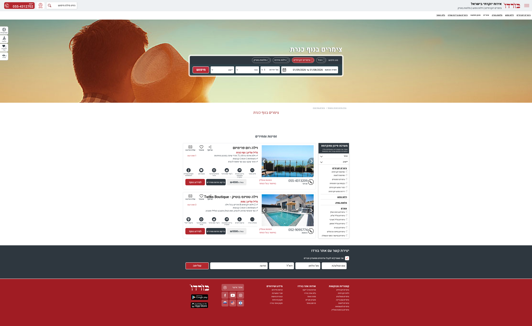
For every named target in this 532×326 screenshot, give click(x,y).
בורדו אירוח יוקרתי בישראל (337, 108)
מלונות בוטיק (464, 8)
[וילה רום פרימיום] (288, 161)
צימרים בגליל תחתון (337, 223)
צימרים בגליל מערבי (337, 219)
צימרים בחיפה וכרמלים (336, 231)
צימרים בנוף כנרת (319, 108)
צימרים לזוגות (343, 303)
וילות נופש (477, 8)
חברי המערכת (277, 293)
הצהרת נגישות (277, 296)
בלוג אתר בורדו (310, 293)
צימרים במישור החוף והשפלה (333, 235)
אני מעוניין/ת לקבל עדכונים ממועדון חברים (324, 258)
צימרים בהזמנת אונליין (340, 309)
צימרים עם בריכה (342, 299)
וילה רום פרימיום (245, 148)
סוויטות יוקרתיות (338, 171)
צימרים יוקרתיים (493, 8)
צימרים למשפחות (342, 306)
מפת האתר (311, 296)
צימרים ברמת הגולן (337, 212)
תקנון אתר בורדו (276, 303)
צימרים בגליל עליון (338, 215)
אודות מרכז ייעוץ (309, 289)
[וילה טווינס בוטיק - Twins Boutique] (288, 210)
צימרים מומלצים (342, 296)
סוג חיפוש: (333, 60)
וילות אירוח (280, 60)
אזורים (344, 208)
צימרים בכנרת (339, 227)
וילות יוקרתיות (343, 293)
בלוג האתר (440, 15)
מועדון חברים (311, 299)
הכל (320, 60)
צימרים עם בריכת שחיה (458, 15)
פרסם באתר (311, 303)
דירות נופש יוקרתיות (337, 191)
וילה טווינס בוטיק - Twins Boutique (231, 197)
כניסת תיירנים (277, 289)
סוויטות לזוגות (339, 175)
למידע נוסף (195, 182)
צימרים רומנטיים (338, 179)
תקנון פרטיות (277, 299)
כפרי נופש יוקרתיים (337, 187)
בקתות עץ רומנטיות (337, 183)
